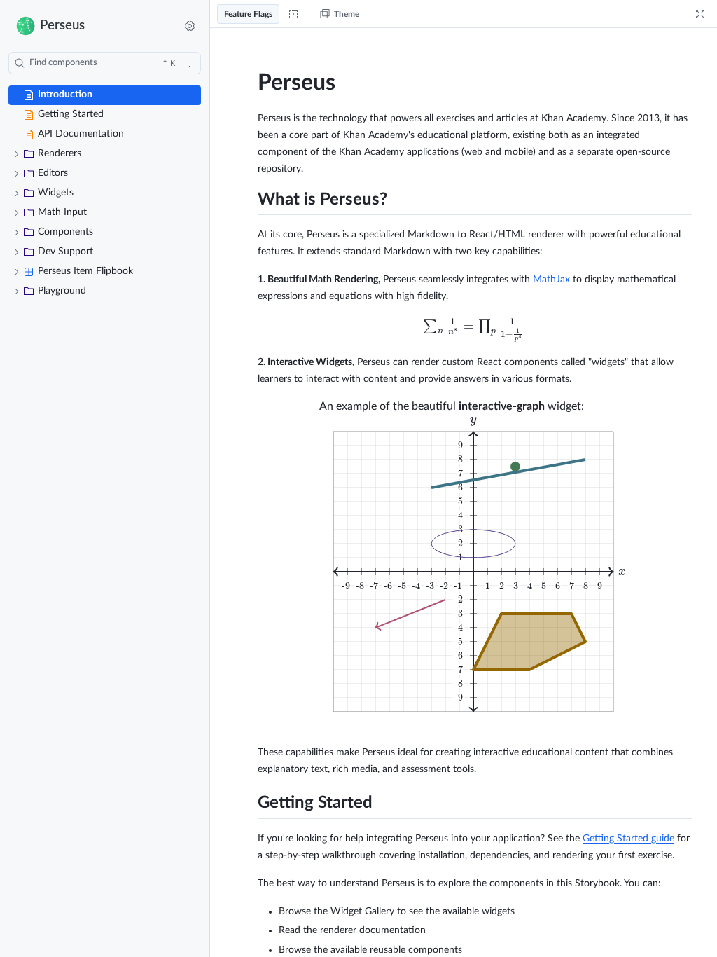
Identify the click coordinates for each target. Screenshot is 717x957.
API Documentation (81, 134)
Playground (62, 291)
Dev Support (65, 251)
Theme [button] (346, 14)
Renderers (59, 153)
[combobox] (104, 63)
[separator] (210, 478)
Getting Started (71, 114)
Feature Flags (248, 14)
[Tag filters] (190, 63)
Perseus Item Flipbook (85, 271)
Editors (53, 173)
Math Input (62, 212)
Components (65, 232)
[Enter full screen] (700, 14)
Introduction (65, 94)
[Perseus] (86, 25)
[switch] (190, 26)
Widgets (56, 193)
